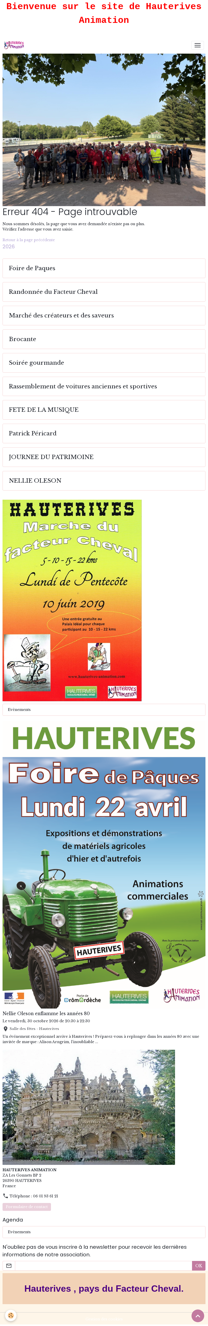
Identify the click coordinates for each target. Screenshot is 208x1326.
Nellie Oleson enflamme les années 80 (46, 1013)
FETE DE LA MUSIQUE (44, 409)
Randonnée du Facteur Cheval (53, 291)
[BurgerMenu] (197, 45)
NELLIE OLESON (35, 480)
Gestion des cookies (104, 1319)
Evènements (19, 709)
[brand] (15, 45)
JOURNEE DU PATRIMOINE (51, 457)
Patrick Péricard (33, 433)
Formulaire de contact (27, 1207)
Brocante (22, 339)
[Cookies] (10, 1315)
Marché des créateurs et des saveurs (61, 315)
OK (198, 1265)
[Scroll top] (198, 1315)
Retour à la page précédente (29, 240)
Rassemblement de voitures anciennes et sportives (83, 386)
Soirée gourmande (36, 362)
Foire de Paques (32, 268)
